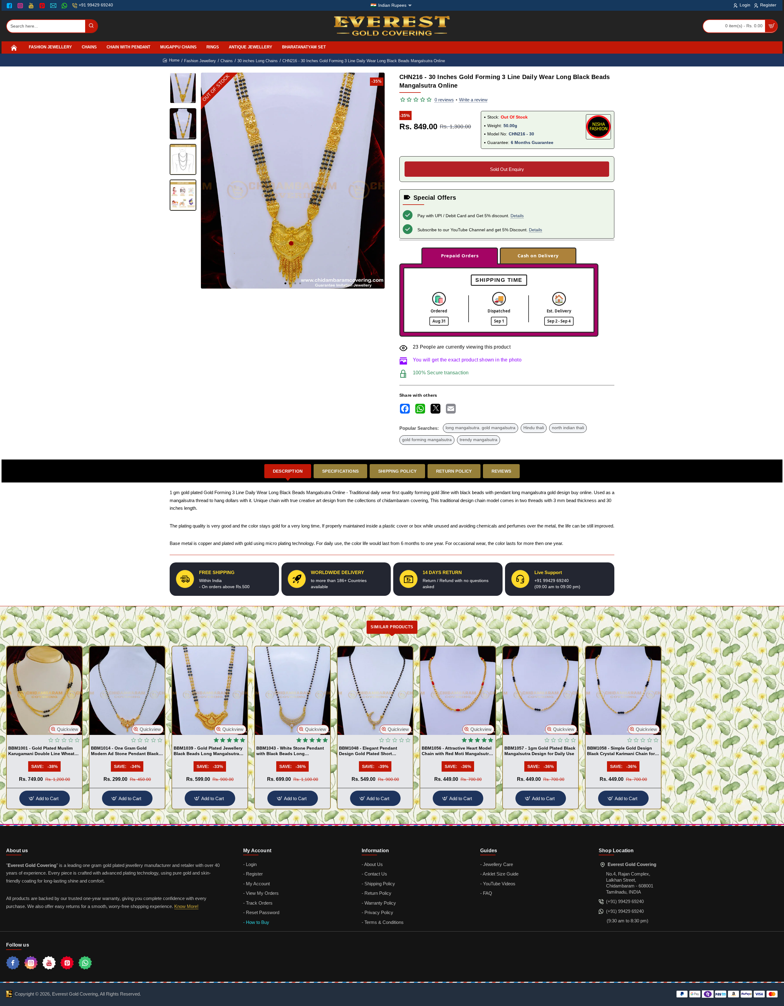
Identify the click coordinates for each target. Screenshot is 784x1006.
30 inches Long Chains (257, 61)
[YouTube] (32, 5)
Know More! (186, 906)
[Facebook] (10, 5)
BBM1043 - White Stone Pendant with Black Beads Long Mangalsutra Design (290, 751)
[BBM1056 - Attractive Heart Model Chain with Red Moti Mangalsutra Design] (458, 690)
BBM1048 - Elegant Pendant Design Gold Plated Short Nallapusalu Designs (368, 751)
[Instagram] (21, 5)
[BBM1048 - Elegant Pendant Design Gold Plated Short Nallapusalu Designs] (375, 690)
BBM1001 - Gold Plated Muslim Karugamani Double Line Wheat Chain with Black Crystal (41, 751)
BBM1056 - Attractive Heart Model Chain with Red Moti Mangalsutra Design (457, 751)
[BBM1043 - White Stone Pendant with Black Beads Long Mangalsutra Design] (292, 690)
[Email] (54, 5)
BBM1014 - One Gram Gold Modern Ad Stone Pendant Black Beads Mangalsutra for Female (125, 751)
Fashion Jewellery (200, 61)
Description (288, 471)
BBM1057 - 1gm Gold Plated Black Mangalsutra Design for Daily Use (539, 751)
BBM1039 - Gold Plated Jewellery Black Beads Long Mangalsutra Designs (208, 751)
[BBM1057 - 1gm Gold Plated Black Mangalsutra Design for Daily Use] (540, 690)
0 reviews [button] (444, 99)
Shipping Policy (397, 471)
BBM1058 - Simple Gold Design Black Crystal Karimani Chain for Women (621, 751)
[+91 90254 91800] (65, 5)
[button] (285, 283)
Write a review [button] (473, 99)
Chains (227, 61)
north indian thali (568, 427)
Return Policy (454, 471)
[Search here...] (91, 26)
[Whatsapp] (85, 963)
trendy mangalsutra (478, 439)
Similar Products (392, 627)
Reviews (501, 471)
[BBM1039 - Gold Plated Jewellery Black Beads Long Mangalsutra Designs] (209, 690)
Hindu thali (533, 427)
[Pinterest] (42, 5)
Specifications (340, 471)
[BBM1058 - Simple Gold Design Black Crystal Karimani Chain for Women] (623, 690)
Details (517, 215)
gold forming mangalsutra (427, 439)
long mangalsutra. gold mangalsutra (480, 427)
